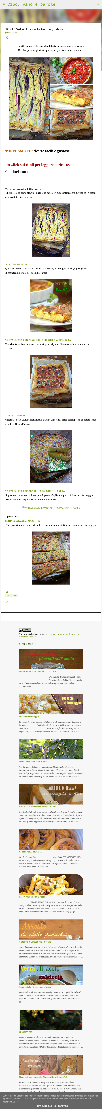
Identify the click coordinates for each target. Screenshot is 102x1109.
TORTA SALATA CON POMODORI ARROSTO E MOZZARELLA (38, 340)
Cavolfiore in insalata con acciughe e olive (37, 807)
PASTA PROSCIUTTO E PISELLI (32, 897)
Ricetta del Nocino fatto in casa (33, 762)
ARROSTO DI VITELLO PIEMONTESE (35, 942)
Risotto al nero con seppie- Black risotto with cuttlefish (43, 1077)
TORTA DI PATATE (15, 415)
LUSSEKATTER (25, 1032)
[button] (6, 38)
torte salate (11, 595)
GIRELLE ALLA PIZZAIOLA (30, 852)
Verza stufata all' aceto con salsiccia (35, 987)
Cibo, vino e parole (31, 4)
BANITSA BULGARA (16, 264)
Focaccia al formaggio (29, 717)
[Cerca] (98, 4)
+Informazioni (43, 1106)
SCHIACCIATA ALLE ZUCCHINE (22, 521)
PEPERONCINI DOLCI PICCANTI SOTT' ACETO (39, 672)
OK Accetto (61, 1106)
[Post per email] (6, 593)
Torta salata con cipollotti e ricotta (23, 189)
